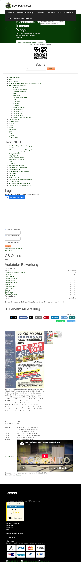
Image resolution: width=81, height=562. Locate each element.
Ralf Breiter (8, 274)
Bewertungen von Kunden (14, 533)
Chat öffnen (10, 541)
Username (16, 229)
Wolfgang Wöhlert (10, 286)
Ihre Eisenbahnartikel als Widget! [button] (31, 42)
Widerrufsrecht (68, 13)
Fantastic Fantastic (11, 294)
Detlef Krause (9, 292)
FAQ (9, 18)
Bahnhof (7, 290)
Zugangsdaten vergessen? (13, 248)
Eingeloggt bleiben (13, 242)
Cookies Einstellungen (13, 523)
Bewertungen (12, 537)
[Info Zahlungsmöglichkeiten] (25, 551)
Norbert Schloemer (11, 282)
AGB (59, 13)
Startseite (11, 13)
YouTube (7, 456)
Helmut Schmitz (10, 276)
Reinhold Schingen (11, 278)
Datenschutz (40, 13)
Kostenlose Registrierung (25, 13)
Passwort (16, 235)
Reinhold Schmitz (10, 280)
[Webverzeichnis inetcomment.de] (11, 493)
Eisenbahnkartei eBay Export (23, 18)
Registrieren (9, 250)
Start (31, 44)
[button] (6, 28)
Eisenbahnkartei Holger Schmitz (15, 272)
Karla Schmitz (9, 288)
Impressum (51, 13)
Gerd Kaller (8, 284)
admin (19, 475)
